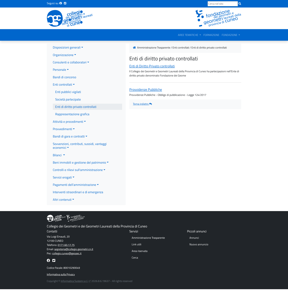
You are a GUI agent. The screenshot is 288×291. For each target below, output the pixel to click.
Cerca (135, 258)
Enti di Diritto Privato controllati (152, 66)
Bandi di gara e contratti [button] (69, 136)
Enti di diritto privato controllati (75, 106)
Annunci (194, 238)
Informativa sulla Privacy (61, 274)
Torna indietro (141, 104)
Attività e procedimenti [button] (68, 121)
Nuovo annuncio (198, 244)
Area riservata (139, 251)
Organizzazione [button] (63, 54)
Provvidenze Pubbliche (145, 89)
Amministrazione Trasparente (148, 238)
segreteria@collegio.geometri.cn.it (73, 249)
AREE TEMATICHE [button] (188, 35)
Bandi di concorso (64, 77)
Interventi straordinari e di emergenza (78, 192)
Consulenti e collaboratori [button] (70, 62)
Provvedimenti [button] (62, 128)
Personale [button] (59, 69)
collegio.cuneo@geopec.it (66, 253)
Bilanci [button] (57, 155)
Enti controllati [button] (62, 84)
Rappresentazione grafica (72, 114)
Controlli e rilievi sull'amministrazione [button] (78, 169)
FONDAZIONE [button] (230, 35)
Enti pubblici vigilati (68, 91)
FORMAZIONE (211, 35)
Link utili (136, 244)
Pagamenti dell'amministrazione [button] (74, 184)
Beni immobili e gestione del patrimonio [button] (79, 162)
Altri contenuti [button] (62, 199)
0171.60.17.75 (66, 245)
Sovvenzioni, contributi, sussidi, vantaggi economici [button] (80, 145)
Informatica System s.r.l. (74, 281)
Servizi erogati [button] (62, 177)
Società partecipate (68, 99)
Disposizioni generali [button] (67, 47)
